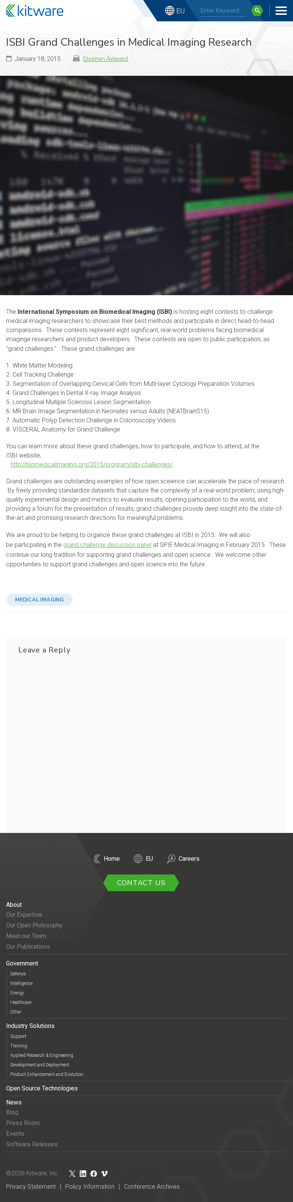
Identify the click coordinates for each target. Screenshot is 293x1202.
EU (180, 11)
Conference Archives (152, 1186)
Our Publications (28, 946)
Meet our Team (26, 936)
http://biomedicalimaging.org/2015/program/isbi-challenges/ (92, 464)
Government (22, 963)
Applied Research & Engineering (41, 1055)
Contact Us (141, 882)
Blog (12, 1112)
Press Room (23, 1123)
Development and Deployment (39, 1065)
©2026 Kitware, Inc (32, 1173)
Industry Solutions (30, 1025)
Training (18, 1046)
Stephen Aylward (105, 58)
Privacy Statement (31, 1186)
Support (18, 1036)
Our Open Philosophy (34, 925)
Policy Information (89, 1186)
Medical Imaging (39, 599)
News (14, 1102)
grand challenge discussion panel (107, 544)
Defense (18, 974)
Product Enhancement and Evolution (46, 1074)
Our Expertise (24, 914)
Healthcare (20, 1002)
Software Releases (32, 1144)
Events (15, 1133)
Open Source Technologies (42, 1088)
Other (15, 1012)
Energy (17, 993)
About (14, 904)
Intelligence (21, 983)
